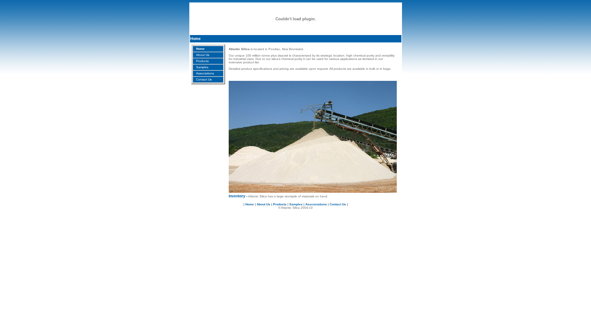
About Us (202, 55)
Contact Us (204, 79)
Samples (202, 67)
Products (202, 61)
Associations (205, 73)
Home (200, 48)
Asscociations (316, 204)
